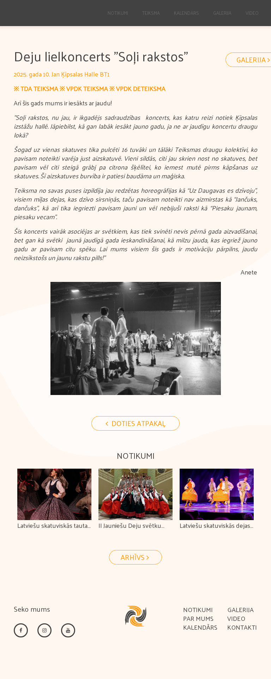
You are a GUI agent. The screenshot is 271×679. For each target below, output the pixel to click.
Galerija (222, 13)
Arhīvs (133, 557)
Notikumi (118, 13)
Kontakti (242, 627)
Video (252, 13)
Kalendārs (186, 13)
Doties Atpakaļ (137, 423)
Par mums (198, 618)
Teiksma (151, 13)
